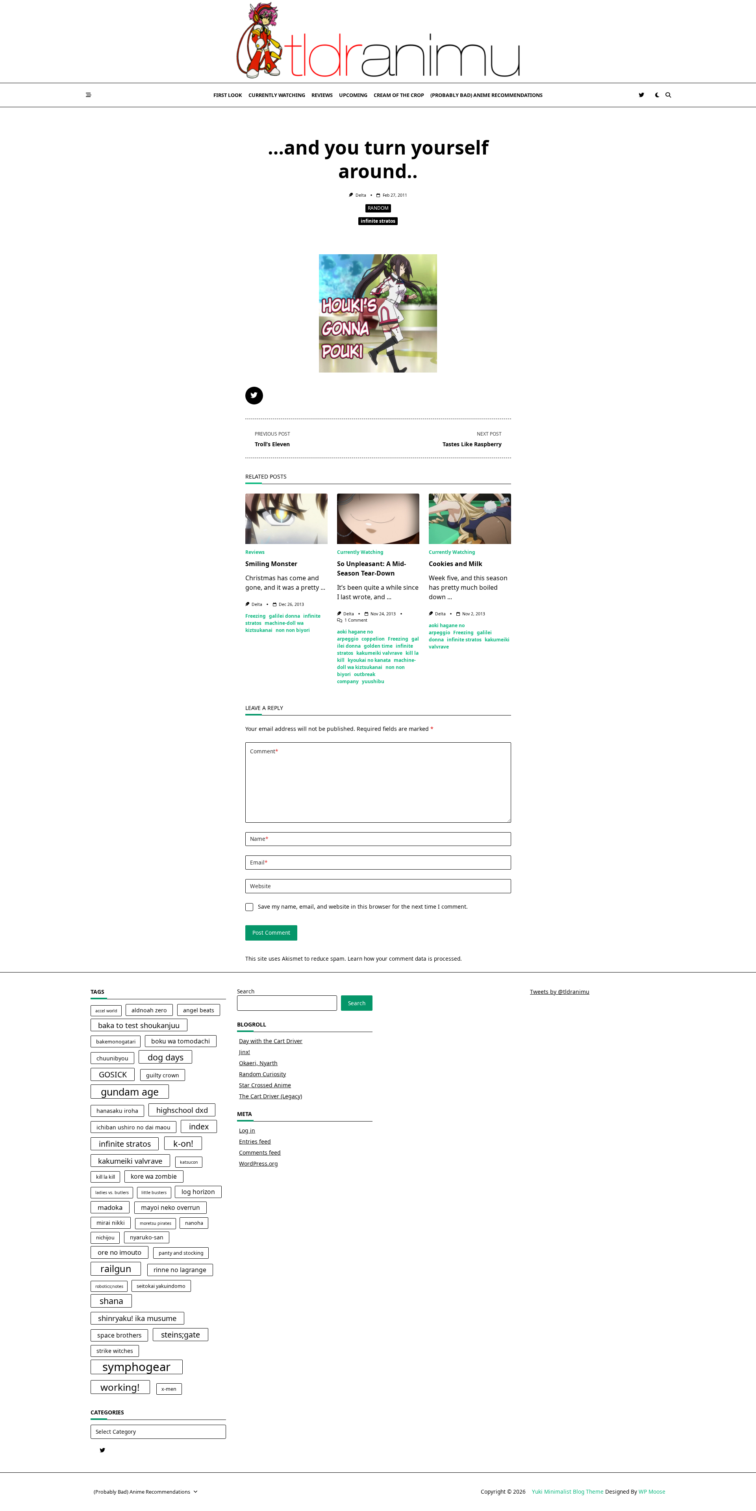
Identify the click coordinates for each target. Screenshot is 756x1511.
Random (378, 208)
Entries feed (255, 1141)
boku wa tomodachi (180, 1041)
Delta (361, 195)
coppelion (373, 638)
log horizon (198, 1191)
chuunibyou (112, 1058)
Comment (264, 751)
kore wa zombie (154, 1176)
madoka (110, 1207)
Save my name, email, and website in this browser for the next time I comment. (363, 906)
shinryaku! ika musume (137, 1318)
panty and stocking (181, 1253)
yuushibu (373, 681)
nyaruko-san (146, 1237)
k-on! (183, 1143)
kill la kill (105, 1177)
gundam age (130, 1091)
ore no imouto (119, 1252)
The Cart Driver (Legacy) (270, 1096)
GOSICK (113, 1074)
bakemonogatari (115, 1041)
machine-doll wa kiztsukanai (376, 664)
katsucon (189, 1162)
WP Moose (652, 1491)
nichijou (105, 1237)
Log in (247, 1130)
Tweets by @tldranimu (559, 991)
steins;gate (180, 1334)
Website (260, 886)
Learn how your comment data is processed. (405, 958)
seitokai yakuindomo (161, 1286)
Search (245, 991)
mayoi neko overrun (170, 1207)
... (323, 587)
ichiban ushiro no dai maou (133, 1127)
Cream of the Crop (399, 95)
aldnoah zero (149, 1010)
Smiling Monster (271, 563)
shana (111, 1300)
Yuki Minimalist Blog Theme (568, 1491)
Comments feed (260, 1152)
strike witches (114, 1350)
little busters (154, 1192)
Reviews (322, 95)
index (199, 1126)
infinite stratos (378, 221)
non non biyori (293, 630)
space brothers (119, 1335)
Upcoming (353, 95)
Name (259, 838)
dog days (165, 1057)
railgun (116, 1268)
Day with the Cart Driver (270, 1041)
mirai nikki (110, 1222)
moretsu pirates (155, 1223)
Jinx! (244, 1052)
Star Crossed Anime (265, 1085)
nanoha (194, 1223)
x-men (168, 1389)
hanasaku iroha (117, 1110)
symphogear (136, 1367)
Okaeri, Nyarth (258, 1063)
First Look (227, 95)
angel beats (198, 1010)
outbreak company (356, 678)
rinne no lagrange (180, 1269)
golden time (378, 646)
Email (258, 862)
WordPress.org (258, 1163)
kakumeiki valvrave (379, 653)
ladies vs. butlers (112, 1192)
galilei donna (284, 616)
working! (120, 1387)
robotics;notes (109, 1286)
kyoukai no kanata (369, 660)
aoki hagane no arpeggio (355, 635)
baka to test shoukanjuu (139, 1025)
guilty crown (162, 1075)
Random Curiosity (262, 1074)
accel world (106, 1011)
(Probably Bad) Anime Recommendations (486, 95)
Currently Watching (276, 95)
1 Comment (356, 620)
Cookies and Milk (455, 563)
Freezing (255, 616)
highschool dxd (182, 1110)
